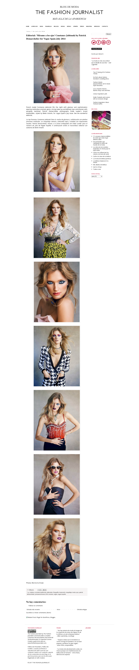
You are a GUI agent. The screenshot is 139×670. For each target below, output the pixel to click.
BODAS (63, 26)
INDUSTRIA (89, 26)
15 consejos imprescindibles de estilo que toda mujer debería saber (101, 137)
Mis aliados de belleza (100, 165)
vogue (55, 594)
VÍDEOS (82, 26)
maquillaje (69, 592)
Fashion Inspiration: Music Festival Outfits (101, 103)
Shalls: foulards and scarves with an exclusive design (101, 98)
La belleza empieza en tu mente (100, 161)
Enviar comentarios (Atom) (43, 612)
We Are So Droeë (37, 583)
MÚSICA (69, 26)
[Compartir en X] (42, 590)
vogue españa (62, 594)
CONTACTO (105, 26)
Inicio (58, 609)
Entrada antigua (82, 609)
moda (74, 592)
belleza (32, 592)
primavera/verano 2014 (41, 594)
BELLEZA (56, 26)
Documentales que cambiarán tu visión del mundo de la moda (100, 143)
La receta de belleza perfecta (102, 159)
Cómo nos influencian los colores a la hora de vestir (101, 153)
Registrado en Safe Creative (36, 658)
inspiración (62, 592)
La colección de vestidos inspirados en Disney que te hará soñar (101, 148)
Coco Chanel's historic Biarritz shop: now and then (101, 89)
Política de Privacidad (34, 647)
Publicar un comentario (36, 605)
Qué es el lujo (97, 167)
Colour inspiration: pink (100, 94)
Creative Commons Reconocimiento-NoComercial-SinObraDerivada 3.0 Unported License (41, 637)
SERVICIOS (97, 26)
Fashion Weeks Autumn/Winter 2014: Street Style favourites (101, 83)
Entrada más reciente (33, 609)
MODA (41, 26)
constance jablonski (40, 592)
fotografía (56, 592)
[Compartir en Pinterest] (46, 590)
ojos (77, 592)
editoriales (50, 592)
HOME (27, 26)
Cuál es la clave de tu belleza (102, 156)
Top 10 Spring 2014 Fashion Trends (101, 73)
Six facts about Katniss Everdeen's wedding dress (101, 78)
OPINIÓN (75, 26)
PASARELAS (48, 26)
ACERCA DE (34, 26)
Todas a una (97, 169)
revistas (51, 594)
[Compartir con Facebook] (44, 590)
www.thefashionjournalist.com (37, 643)
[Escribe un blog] (40, 590)
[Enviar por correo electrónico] (38, 590)
